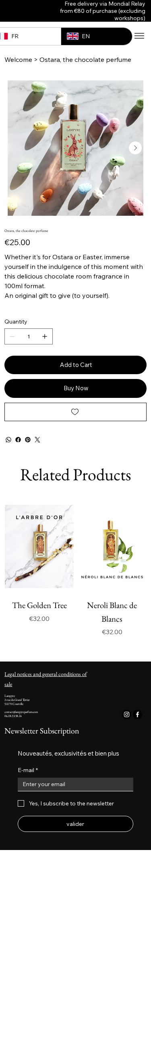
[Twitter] (37, 440)
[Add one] (45, 336)
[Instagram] (126, 714)
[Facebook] (18, 440)
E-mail (28, 770)
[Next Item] (135, 147)
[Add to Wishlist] (75, 412)
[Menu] (139, 36)
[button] (120, 36)
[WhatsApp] (8, 440)
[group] (75, 575)
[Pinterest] (28, 440)
